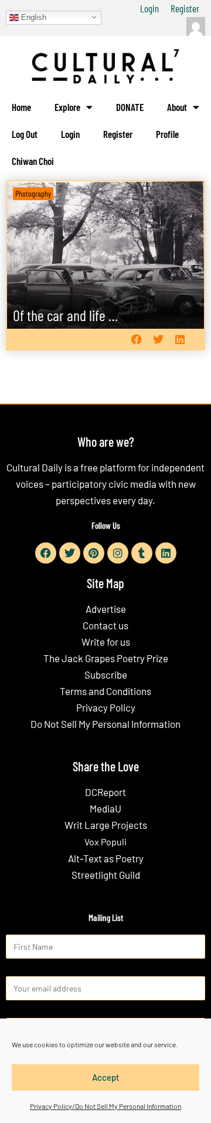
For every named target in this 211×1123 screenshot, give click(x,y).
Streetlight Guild (106, 875)
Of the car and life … (65, 315)
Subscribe (105, 674)
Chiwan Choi (33, 161)
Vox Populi (105, 841)
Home (21, 107)
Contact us (105, 625)
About (177, 107)
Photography (33, 193)
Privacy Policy (105, 707)
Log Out (25, 134)
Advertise (106, 609)
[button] (136, 340)
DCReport (105, 792)
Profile (167, 134)
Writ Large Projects (105, 825)
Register (185, 8)
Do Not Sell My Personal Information (105, 724)
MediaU (105, 808)
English (32, 16)
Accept (106, 1077)
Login (149, 8)
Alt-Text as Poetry (106, 858)
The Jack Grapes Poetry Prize (105, 658)
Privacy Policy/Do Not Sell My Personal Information (105, 1106)
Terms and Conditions (105, 691)
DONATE (130, 107)
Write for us (105, 642)
